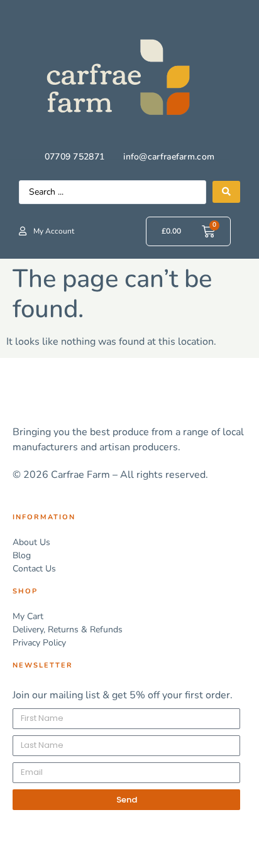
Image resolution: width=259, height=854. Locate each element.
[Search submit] (226, 192)
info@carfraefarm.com (168, 157)
